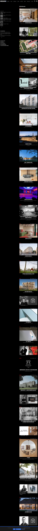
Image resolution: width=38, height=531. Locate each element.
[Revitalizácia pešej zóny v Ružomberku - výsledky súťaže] (28, 470)
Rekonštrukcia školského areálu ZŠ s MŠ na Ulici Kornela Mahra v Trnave (28, 53)
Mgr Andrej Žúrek (23, 435)
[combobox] (35, 1)
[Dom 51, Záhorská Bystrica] (28, 156)
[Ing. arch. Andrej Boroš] (23, 520)
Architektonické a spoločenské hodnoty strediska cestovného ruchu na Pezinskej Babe (28, 421)
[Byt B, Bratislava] (28, 315)
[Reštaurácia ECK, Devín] (28, 504)
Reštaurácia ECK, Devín (28, 512)
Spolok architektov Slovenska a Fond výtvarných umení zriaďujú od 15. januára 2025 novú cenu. (28, 371)
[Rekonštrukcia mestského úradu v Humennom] (28, 101)
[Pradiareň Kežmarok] (28, 137)
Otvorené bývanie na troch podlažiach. (28, 182)
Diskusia (14, 1)
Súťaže (21, 1)
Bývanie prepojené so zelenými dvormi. (28, 292)
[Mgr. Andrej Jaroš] (23, 350)
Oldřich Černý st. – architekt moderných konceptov (28, 390)
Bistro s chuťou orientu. (28, 239)
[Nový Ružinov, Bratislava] (28, 285)
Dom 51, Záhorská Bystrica (28, 162)
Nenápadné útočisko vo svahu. (28, 274)
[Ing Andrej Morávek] (23, 300)
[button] (1, 27)
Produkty (28, 1)
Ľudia (18, 1)
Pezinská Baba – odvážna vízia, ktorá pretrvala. (28, 422)
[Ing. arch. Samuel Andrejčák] (23, 399)
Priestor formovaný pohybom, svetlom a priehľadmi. (28, 73)
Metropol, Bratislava (28, 256)
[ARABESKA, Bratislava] (28, 231)
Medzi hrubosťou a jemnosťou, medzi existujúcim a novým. (28, 23)
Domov (8, 1)
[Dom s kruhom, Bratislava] (28, 65)
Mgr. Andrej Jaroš (23, 355)
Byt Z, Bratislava (28, 341)
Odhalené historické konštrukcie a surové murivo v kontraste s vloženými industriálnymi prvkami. (28, 200)
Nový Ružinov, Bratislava (28, 291)
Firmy (25, 1)
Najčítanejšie (2, 43)
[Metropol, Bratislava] (28, 249)
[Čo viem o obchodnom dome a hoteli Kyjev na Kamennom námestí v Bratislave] (28, 210)
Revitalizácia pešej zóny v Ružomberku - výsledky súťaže (28, 478)
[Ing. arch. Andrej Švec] (23, 31)
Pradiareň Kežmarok (28, 144)
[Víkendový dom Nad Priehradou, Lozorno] (28, 267)
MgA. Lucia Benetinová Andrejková (23, 494)
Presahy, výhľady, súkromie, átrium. (28, 163)
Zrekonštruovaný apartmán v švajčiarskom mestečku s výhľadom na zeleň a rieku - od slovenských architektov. (28, 459)
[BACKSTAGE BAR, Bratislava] (28, 193)
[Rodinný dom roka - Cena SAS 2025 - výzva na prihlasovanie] (28, 364)
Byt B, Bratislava (28, 322)
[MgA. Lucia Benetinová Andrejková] (23, 488)
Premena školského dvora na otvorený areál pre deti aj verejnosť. (28, 54)
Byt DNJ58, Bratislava (28, 22)
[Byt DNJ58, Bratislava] (28, 15)
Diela (11, 1)
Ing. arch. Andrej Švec (23, 36)
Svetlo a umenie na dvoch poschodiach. (28, 342)
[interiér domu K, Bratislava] (28, 174)
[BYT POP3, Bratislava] (28, 119)
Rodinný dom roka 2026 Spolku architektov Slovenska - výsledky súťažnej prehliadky (28, 88)
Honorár (32, 1)
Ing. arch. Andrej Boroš (23, 525)
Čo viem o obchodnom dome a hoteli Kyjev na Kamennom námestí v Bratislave (28, 217)
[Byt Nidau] (28, 448)
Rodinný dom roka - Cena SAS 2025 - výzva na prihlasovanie (28, 369)
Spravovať (23, 529)
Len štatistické (18, 529)
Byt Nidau (28, 457)
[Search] (35, 1)
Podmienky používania (26, 527)
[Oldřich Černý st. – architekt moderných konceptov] (28, 383)
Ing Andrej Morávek (23, 305)
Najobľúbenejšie (3, 44)
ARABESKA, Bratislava (28, 238)
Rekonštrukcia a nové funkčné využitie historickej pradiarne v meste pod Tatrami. (28, 145)
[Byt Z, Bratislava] (28, 334)
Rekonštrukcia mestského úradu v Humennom (28, 108)
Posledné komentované (4, 45)
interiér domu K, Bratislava (28, 181)
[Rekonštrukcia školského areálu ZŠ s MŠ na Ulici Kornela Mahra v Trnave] (28, 46)
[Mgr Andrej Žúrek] (23, 430)
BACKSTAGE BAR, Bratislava (28, 199)
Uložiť (14, 529)
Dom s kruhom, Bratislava (28, 72)
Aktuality (2, 11)
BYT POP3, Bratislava (28, 126)
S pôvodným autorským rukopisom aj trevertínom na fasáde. (28, 109)
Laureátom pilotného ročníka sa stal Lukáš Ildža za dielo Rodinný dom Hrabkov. (28, 89)
